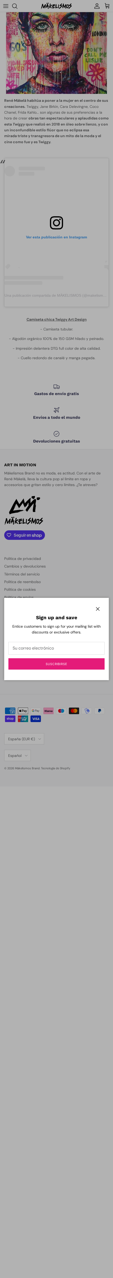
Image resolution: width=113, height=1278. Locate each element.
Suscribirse (57, 664)
